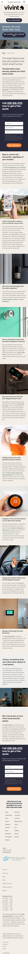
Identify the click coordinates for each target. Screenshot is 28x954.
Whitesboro (8, 833)
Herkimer (17, 830)
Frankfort (7, 827)
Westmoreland (18, 821)
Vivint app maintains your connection (15, 167)
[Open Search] (24, 2)
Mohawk (7, 840)
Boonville (17, 812)
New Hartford (8, 837)
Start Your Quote (14, 145)
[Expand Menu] (16, 10)
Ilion (16, 827)
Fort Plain (17, 818)
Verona (16, 824)
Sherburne (8, 824)
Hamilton (17, 837)
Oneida (16, 833)
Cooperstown (8, 815)
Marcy (6, 830)
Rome (6, 812)
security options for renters (10, 299)
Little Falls (17, 815)
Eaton (6, 818)
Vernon (7, 821)
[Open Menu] (2, 2)
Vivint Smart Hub (9, 636)
